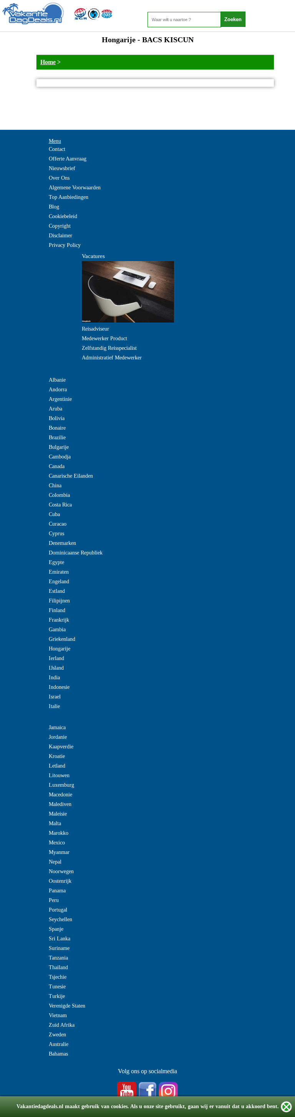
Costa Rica (60, 505)
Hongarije (59, 649)
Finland (57, 610)
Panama (57, 891)
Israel (55, 697)
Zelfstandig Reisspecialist (109, 348)
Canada (57, 466)
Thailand (58, 967)
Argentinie (60, 399)
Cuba (54, 514)
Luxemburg (61, 785)
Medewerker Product (104, 338)
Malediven (60, 804)
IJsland (56, 668)
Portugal (58, 910)
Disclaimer (60, 235)
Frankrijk (59, 620)
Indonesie (59, 687)
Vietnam (58, 1015)
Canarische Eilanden (71, 476)
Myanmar (59, 852)
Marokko (58, 833)
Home (48, 62)
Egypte (56, 562)
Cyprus (56, 533)
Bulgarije (59, 447)
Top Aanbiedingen (68, 197)
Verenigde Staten (67, 1006)
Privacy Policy (65, 245)
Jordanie (58, 737)
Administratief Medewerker (112, 358)
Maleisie (58, 814)
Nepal (55, 862)
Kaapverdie (61, 747)
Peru (54, 900)
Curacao (57, 524)
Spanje (56, 929)
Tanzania (58, 958)
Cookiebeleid (63, 216)
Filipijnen (59, 601)
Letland (57, 766)
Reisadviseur (95, 329)
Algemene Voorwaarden (75, 187)
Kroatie (57, 756)
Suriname (59, 948)
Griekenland (62, 639)
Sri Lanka (59, 939)
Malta (55, 823)
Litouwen (59, 775)
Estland (57, 591)
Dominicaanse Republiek (76, 553)
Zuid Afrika (62, 1025)
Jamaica (57, 727)
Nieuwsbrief (62, 168)
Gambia (57, 629)
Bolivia (57, 418)
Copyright (60, 226)
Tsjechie (57, 977)
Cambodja (60, 457)
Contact (57, 149)
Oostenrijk (60, 881)
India (54, 677)
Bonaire (57, 428)
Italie (54, 706)
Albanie (57, 380)
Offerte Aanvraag (67, 159)
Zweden (57, 1035)
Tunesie (57, 987)
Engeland (59, 581)
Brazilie (57, 437)
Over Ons (59, 178)
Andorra (58, 389)
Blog (54, 207)
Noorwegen (61, 871)
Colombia (59, 495)
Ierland (56, 658)
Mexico (57, 843)
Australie (58, 1044)
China (55, 485)
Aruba (55, 409)
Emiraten (59, 572)
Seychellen (60, 919)
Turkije (57, 996)
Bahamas (58, 1054)
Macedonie (60, 795)
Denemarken (62, 543)
